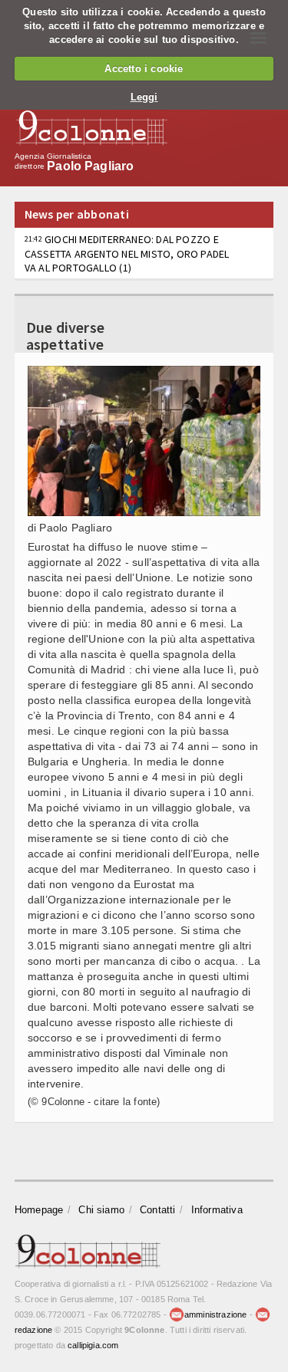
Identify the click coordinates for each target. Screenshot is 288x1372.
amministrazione (215, 1314)
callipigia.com (93, 1345)
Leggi (144, 97)
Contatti (158, 1210)
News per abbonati (77, 214)
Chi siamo (101, 1210)
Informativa (217, 1210)
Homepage (39, 1210)
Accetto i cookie (143, 68)
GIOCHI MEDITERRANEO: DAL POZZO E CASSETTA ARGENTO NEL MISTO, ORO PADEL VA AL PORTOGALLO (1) (127, 253)
